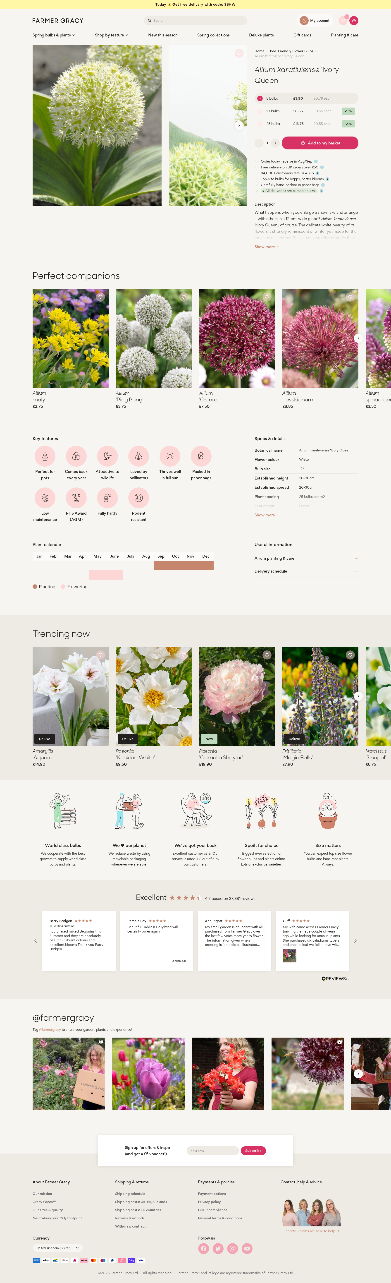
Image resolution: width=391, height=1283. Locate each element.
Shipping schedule (130, 1194)
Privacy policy (209, 1202)
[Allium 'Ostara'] (237, 338)
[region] (195, 941)
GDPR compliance (212, 1210)
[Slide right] (239, 125)
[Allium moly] (71, 338)
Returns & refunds (130, 1218)
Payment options (212, 1194)
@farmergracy (50, 1029)
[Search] (150, 20)
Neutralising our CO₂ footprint (57, 1218)
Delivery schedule (271, 571)
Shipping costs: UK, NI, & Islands (141, 1202)
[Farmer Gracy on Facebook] (203, 1248)
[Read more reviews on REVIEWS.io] (335, 979)
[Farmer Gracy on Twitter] (218, 1248)
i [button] (317, 173)
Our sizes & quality (48, 1210)
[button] (35, 940)
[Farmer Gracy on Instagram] (232, 1248)
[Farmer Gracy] (58, 20)
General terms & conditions (220, 1218)
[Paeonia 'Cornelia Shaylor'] (237, 696)
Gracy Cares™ (44, 1202)
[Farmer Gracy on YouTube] (247, 1248)
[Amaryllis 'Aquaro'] (71, 696)
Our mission (42, 1194)
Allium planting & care (274, 558)
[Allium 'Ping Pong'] (154, 338)
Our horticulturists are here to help (308, 1231)
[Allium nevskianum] (320, 338)
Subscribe (253, 1151)
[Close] (63, 1262)
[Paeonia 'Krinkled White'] (154, 696)
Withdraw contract (130, 1226)
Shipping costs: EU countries (138, 1210)
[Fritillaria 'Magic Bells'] (320, 696)
